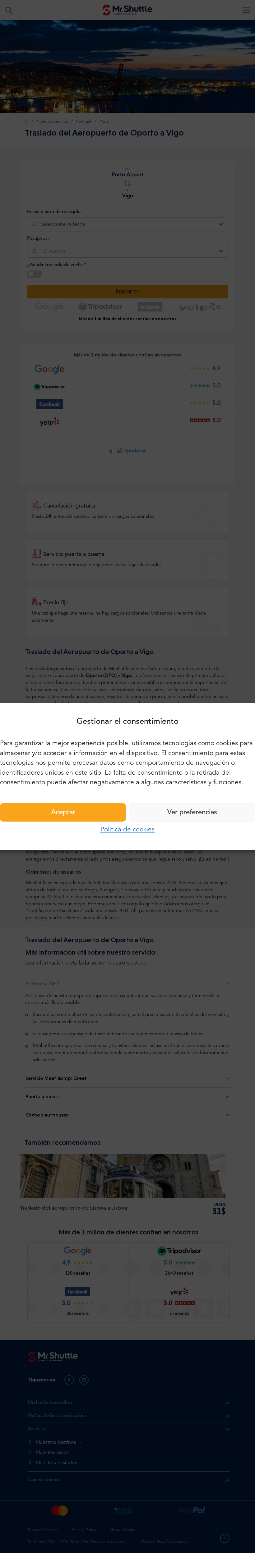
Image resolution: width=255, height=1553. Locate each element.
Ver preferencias (192, 812)
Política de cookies (127, 829)
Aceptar (63, 812)
